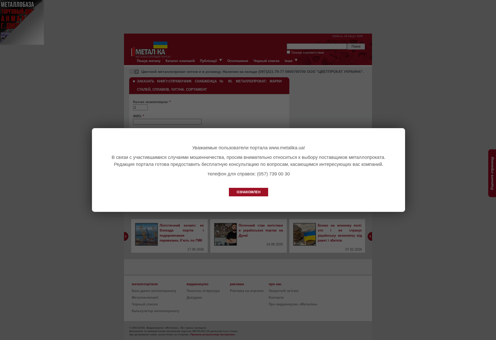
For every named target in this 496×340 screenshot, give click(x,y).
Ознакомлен (248, 192)
